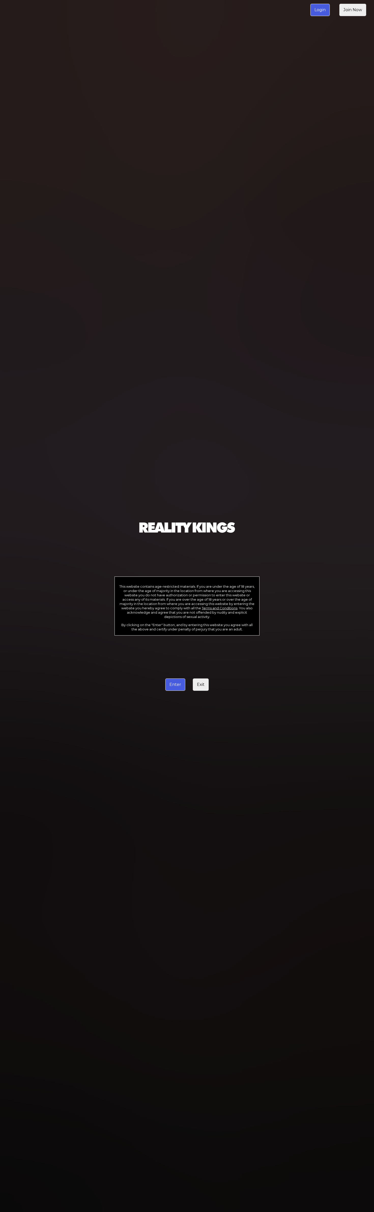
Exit (201, 684)
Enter (175, 684)
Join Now (352, 9)
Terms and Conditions (219, 608)
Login (320, 9)
